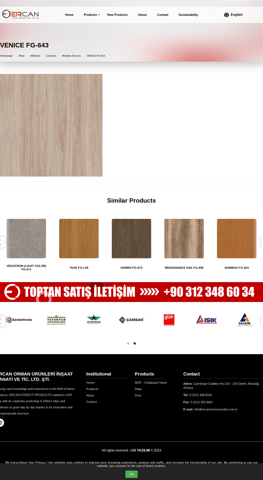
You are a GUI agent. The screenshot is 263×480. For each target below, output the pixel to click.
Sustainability (188, 14)
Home (69, 14)
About (142, 14)
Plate (22, 55)
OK (131, 474)
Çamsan (51, 55)
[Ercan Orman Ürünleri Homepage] (20, 15)
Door (138, 395)
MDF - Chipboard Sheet (151, 382)
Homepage (6, 55)
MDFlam (35, 55)
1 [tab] (128, 343)
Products (90, 14)
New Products (117, 14)
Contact (162, 14)
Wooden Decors (71, 55)
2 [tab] (135, 343)
